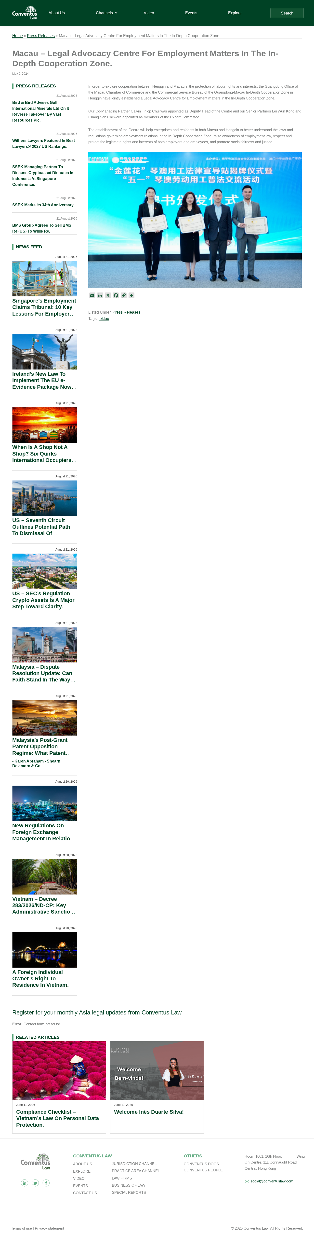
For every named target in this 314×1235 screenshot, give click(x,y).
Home (17, 36)
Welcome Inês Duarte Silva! (149, 1112)
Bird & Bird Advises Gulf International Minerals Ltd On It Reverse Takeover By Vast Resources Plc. (40, 111)
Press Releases (41, 36)
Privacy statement (49, 1228)
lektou (104, 319)
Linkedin (24, 1183)
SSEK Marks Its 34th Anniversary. (43, 205)
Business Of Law (128, 1185)
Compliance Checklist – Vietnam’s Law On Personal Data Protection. (57, 1118)
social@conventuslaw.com (271, 1181)
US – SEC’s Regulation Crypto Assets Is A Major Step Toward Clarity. (43, 600)
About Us (82, 1164)
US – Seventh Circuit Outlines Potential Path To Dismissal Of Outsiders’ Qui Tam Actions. (41, 533)
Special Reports (129, 1192)
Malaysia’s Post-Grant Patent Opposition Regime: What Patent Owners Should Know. (40, 750)
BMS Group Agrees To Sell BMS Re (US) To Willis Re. (41, 228)
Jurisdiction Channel (134, 1164)
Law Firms (122, 1178)
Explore (82, 1171)
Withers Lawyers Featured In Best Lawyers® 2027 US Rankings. (43, 144)
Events (80, 1186)
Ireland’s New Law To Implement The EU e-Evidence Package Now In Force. (41, 383)
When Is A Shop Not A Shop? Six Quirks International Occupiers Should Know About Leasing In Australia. (41, 460)
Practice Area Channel (136, 1171)
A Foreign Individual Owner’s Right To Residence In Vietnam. (40, 978)
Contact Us (85, 1193)
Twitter (35, 1183)
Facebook (46, 1183)
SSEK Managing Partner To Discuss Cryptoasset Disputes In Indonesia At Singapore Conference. (42, 176)
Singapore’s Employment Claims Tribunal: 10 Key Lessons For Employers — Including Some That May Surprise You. (44, 314)
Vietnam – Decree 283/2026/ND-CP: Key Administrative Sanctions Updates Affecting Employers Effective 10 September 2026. (44, 915)
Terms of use (21, 1228)
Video (79, 1178)
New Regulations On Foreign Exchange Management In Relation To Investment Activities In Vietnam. (42, 838)
